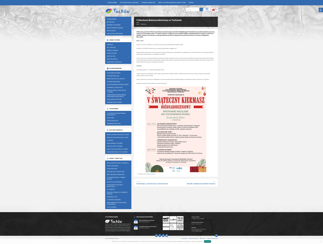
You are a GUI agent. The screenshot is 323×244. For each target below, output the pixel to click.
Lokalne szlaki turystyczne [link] (115, 171)
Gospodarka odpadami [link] (113, 73)
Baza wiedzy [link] (184, 238)
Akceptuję (207, 241)
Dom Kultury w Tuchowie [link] (114, 146)
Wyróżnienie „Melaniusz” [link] (114, 62)
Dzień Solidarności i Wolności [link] (146, 220)
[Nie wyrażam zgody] (321, 241)
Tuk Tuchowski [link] (111, 207)
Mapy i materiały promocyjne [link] (115, 174)
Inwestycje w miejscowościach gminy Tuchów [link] (172, 2)
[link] (321, 10)
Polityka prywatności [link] (194, 238)
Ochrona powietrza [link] (113, 76)
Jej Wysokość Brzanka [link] (114, 199)
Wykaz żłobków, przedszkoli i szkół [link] (118, 134)
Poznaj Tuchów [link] (112, 53)
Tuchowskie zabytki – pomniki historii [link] (116, 178)
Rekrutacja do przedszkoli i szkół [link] (117, 137)
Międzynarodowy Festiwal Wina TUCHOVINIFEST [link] (116, 203)
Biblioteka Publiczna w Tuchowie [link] (117, 149)
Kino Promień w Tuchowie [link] (115, 143)
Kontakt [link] (191, 2)
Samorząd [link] (110, 44)
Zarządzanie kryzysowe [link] (114, 99)
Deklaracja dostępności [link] (212, 238)
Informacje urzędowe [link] (114, 25)
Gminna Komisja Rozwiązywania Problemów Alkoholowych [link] (116, 95)
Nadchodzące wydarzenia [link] (115, 33)
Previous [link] (138, 181)
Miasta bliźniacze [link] (112, 59)
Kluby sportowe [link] (112, 169)
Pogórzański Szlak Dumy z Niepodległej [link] (115, 185)
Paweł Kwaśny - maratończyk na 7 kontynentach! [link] (152, 184)
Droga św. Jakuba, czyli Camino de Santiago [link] (117, 193)
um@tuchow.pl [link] (198, 231)
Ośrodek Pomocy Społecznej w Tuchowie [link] (116, 91)
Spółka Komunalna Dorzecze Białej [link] (118, 84)
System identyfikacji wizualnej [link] (129, 2)
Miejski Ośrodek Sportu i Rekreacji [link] (117, 163)
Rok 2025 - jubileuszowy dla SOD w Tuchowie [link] (201, 184)
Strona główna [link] (112, 2)
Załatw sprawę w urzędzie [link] (115, 28)
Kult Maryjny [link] (111, 189)
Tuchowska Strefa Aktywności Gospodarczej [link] (116, 114)
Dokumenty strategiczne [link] (114, 87)
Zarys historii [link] (111, 56)
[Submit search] (201, 9)
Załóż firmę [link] (110, 118)
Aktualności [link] (143, 24)
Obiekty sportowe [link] (112, 166)
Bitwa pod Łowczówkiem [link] (114, 182)
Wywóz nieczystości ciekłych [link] (116, 79)
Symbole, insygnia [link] (112, 50)
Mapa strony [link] (203, 238)
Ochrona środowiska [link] (113, 81)
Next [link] (214, 181)
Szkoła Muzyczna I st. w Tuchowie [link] (117, 152)
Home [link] (137, 24)
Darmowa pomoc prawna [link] (114, 102)
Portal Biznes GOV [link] (112, 120)
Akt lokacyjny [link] (111, 47)
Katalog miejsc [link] (111, 30)
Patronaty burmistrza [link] (148, 2)
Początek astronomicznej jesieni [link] (147, 226)
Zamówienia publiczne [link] (114, 123)
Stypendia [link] (110, 140)
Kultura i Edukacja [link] (151, 174)
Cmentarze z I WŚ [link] (112, 197)
